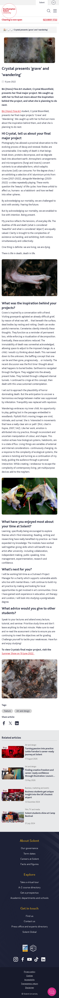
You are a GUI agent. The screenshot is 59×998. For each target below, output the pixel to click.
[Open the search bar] (48, 11)
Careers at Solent (29, 858)
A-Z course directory (29, 887)
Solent (42, 2)
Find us (29, 915)
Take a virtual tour (29, 882)
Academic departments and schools (29, 897)
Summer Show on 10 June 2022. (18, 653)
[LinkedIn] (43, 960)
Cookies (29, 975)
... (8, 30)
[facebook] (4, 724)
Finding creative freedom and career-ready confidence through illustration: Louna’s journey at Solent (39, 774)
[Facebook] (22, 960)
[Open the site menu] (55, 10)
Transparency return (29, 983)
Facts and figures (29, 864)
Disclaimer (29, 987)
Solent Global (29, 931)
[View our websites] (53, 2)
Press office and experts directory (29, 926)
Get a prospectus (29, 892)
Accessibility (29, 979)
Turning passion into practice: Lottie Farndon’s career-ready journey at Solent (39, 751)
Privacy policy (29, 971)
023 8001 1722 (50, 19)
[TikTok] (36, 960)
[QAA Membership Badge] (33, 949)
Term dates (29, 853)
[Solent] (9, 10)
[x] (10, 724)
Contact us (29, 921)
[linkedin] (17, 724)
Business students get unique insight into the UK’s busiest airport (39, 794)
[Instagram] (15, 960)
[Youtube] (29, 960)
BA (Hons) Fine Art (11, 111)
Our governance (29, 848)
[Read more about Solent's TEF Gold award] (25, 949)
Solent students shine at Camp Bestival (40, 814)
